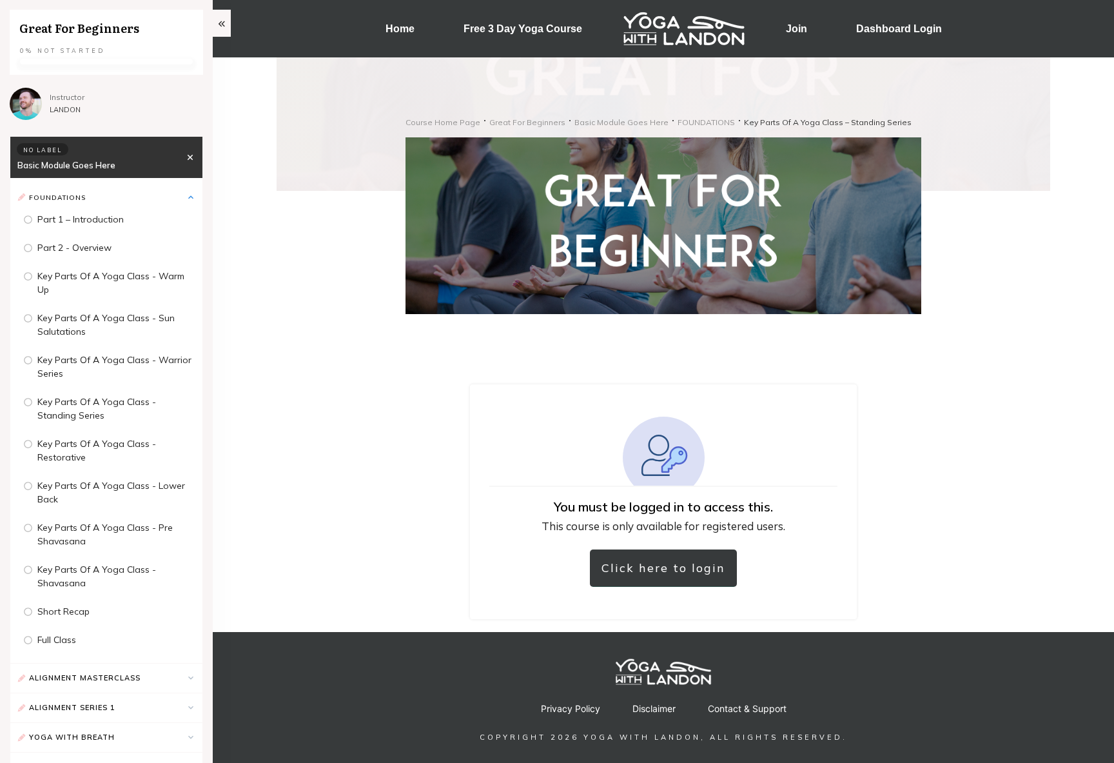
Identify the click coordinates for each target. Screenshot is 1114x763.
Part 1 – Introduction (80, 219)
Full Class (56, 640)
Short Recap (63, 611)
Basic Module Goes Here (66, 165)
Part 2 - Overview (74, 247)
